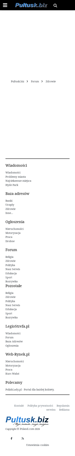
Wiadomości (12, 172)
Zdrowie (51, 81)
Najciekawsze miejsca (18, 180)
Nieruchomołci (14, 229)
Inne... (9, 213)
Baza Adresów (14, 341)
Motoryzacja (13, 233)
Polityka (10, 265)
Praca (8, 237)
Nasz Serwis (12, 269)
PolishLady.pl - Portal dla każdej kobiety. (29, 389)
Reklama (64, 409)
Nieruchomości (14, 361)
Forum (35, 81)
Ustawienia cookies (37, 445)
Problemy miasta (15, 176)
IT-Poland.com (25, 429)
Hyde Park (11, 185)
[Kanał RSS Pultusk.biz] (22, 438)
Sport (8, 277)
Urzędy (9, 204)
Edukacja (11, 273)
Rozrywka (11, 281)
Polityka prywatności (40, 405)
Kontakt (19, 405)
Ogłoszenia (12, 345)
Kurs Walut (12, 373)
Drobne (10, 241)
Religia (9, 257)
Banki (8, 200)
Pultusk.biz (17, 81)
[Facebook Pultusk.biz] (11, 438)
